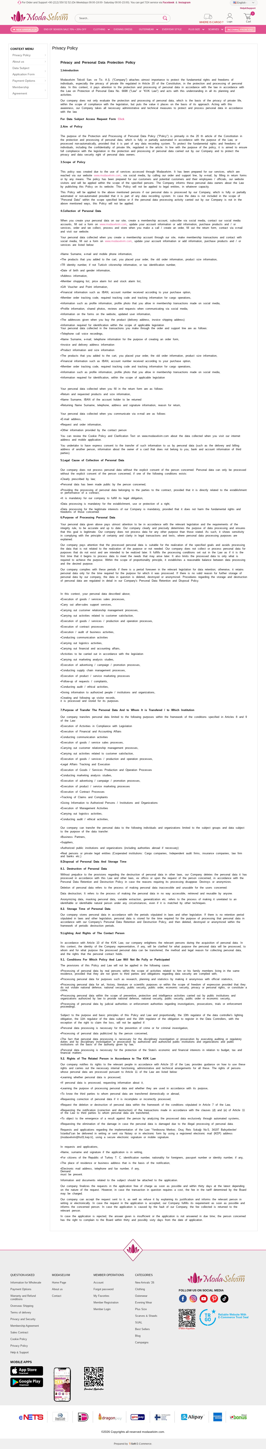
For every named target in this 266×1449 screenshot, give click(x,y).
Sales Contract (19, 1332)
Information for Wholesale (25, 1282)
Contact (56, 1295)
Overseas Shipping (21, 1305)
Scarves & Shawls (146, 1315)
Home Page (59, 1282)
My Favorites (101, 1295)
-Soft (133, 1443)
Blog (137, 1335)
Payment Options (23, 80)
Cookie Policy (18, 1339)
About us (18, 61)
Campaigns (142, 1342)
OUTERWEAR (146, 29)
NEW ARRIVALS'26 (26, 29)
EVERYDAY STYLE (172, 29)
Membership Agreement (20, 90)
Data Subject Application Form (23, 71)
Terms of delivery (20, 1312)
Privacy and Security (23, 1319)
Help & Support (19, 1352)
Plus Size (141, 1309)
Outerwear (141, 1295)
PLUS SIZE (194, 29)
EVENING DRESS (123, 29)
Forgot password (103, 1289)
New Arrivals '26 (144, 1282)
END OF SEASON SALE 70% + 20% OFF (65, 29)
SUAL (138, 1322)
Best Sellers (142, 1329)
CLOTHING (99, 29)
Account (98, 1282)
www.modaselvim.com (107, 175)
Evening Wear (143, 1302)
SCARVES (213, 29)
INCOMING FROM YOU (240, 29)
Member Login (102, 1309)
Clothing (140, 1289)
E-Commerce (144, 1443)
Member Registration (106, 1302)
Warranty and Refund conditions (23, 1297)
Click (121, 119)
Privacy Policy (21, 55)
